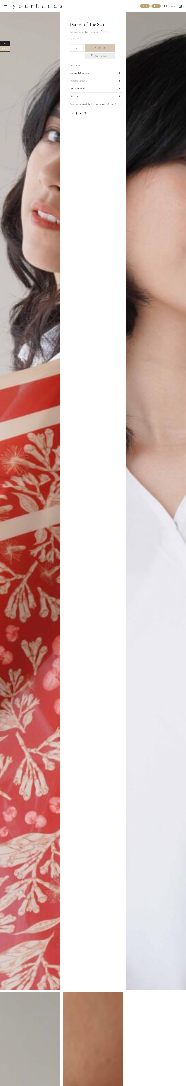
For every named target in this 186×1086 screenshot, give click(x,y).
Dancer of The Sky (86, 104)
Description (75, 65)
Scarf (113, 104)
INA (156, 6)
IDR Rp (6, 49)
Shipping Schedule (78, 80)
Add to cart (100, 47)
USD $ (6, 43)
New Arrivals (100, 104)
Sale (77, 18)
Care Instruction (77, 88)
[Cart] (180, 6)
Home (72, 18)
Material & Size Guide (80, 72)
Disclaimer (75, 96)
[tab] (96, 65)
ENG (144, 6)
